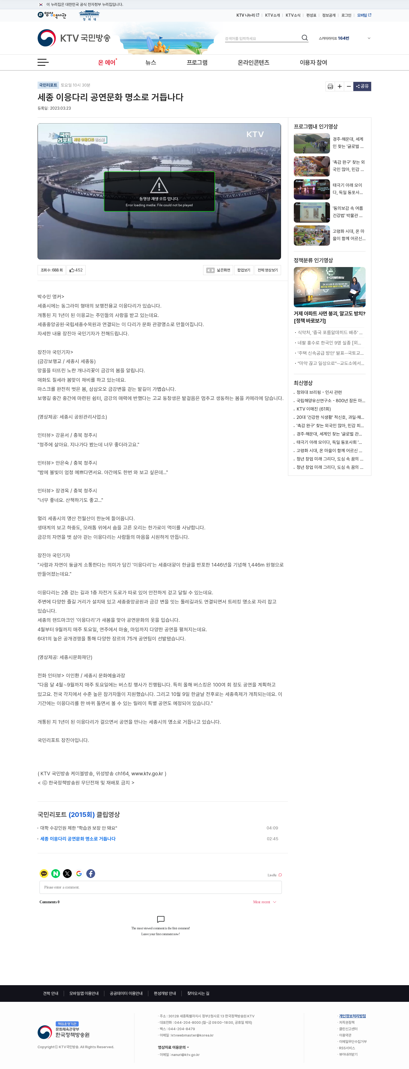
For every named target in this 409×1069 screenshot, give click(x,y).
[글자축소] (348, 86)
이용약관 (345, 1035)
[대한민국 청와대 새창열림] (89, 13)
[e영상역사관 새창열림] (52, 14)
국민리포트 (48, 85)
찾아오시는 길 (198, 993)
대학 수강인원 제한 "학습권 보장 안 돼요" (78, 828)
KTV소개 (272, 15)
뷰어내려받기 (348, 1054)
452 (79, 270)
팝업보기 (243, 270)
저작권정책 (346, 1022)
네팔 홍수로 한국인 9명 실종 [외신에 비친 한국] (331, 343)
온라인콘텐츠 (253, 62)
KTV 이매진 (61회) (314, 409)
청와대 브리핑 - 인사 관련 (319, 392)
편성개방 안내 (165, 993)
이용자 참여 (313, 62)
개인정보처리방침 (352, 1016)
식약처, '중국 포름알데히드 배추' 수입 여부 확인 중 (331, 332)
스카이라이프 (334, 38)
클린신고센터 (348, 1029)
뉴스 (151, 62)
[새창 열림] (330, 86)
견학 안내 (50, 993)
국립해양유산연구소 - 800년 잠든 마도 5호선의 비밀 (331, 400)
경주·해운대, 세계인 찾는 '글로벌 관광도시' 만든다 (331, 434)
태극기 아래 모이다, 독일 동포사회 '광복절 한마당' (331, 442)
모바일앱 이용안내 (84, 993)
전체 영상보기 (268, 270)
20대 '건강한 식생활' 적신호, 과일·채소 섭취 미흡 (331, 417)
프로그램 (197, 62)
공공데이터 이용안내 (126, 993)
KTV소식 (293, 15)
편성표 (311, 15)
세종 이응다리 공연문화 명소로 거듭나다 (78, 839)
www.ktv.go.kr (147, 773)
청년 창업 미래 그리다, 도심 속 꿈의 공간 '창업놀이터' (331, 459)
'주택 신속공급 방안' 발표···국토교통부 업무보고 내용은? (331, 353)
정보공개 (329, 15)
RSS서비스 (347, 1048)
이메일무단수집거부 (353, 1042)
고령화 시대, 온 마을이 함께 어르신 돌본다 (331, 450)
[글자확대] (339, 86)
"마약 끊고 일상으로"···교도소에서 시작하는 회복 (331, 363)
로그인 (346, 15)
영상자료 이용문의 (172, 1047)
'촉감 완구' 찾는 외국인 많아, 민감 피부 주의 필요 (331, 425)
